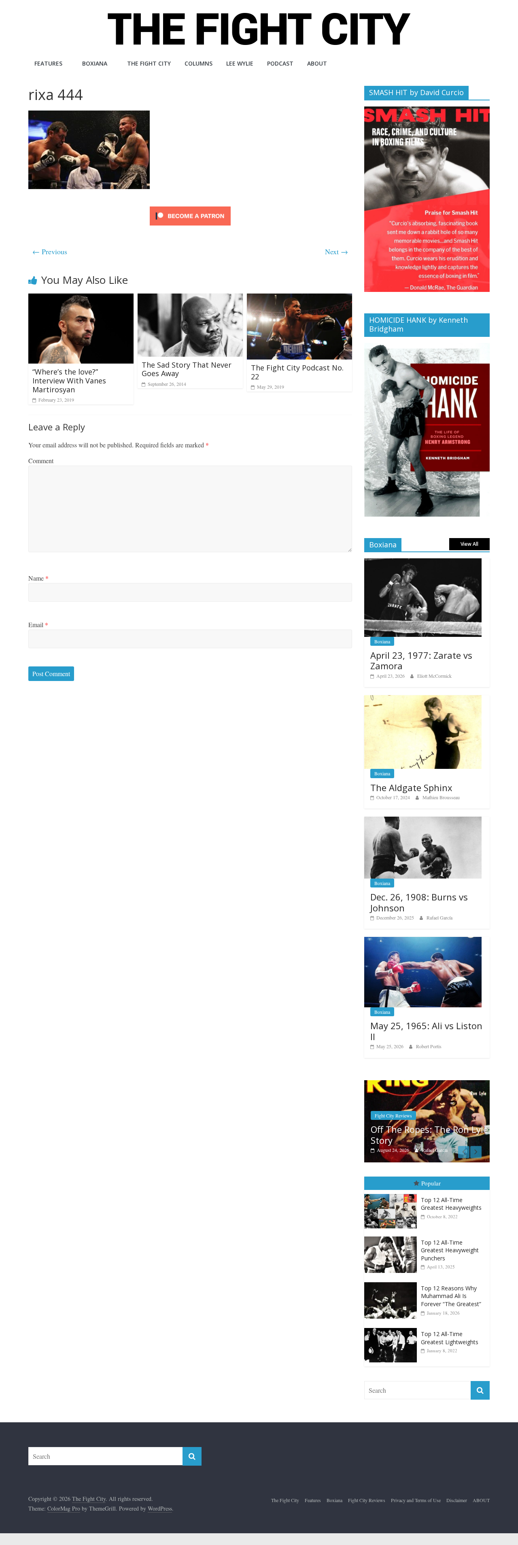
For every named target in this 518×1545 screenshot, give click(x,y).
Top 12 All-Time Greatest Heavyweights (451, 1204)
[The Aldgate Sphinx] (423, 699)
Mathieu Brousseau (441, 797)
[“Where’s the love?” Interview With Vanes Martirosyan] (81, 298)
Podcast (280, 63)
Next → (336, 251)
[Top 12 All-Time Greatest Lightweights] (392, 1328)
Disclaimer (456, 1500)
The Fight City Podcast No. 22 (297, 372)
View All (469, 544)
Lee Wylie (239, 63)
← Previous (49, 251)
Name (38, 578)
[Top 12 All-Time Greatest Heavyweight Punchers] (392, 1237)
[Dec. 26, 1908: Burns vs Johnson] (423, 821)
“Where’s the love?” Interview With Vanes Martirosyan (69, 380)
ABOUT (317, 63)
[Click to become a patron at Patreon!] (190, 207)
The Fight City (149, 63)
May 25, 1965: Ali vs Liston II (426, 1030)
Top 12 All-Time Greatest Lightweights (449, 1338)
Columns (198, 63)
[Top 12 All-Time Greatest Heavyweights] (392, 1194)
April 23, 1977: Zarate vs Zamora (421, 660)
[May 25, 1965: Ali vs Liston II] (423, 941)
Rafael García (439, 917)
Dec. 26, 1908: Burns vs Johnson (419, 902)
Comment (40, 460)
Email (38, 624)
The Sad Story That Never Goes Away (186, 369)
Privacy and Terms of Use (416, 1500)
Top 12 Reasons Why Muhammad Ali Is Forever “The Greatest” (451, 1296)
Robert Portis (429, 1046)
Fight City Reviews (393, 1115)
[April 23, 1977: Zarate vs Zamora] (423, 562)
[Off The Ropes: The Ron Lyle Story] (427, 1084)
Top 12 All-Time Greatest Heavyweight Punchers (450, 1250)
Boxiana (94, 63)
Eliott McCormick (434, 675)
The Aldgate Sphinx (411, 787)
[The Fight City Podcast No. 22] (299, 298)
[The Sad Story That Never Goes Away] (190, 298)
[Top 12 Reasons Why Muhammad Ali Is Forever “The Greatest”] (392, 1282)
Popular (431, 1183)
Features (48, 63)
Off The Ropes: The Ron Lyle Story (429, 1134)
